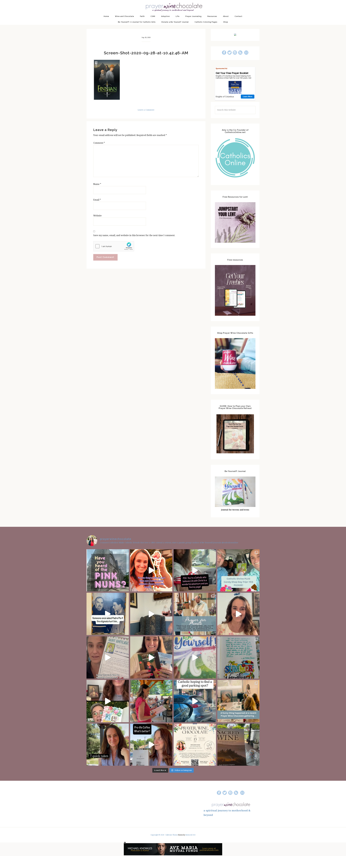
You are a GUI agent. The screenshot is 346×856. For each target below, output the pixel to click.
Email (97, 200)
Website (97, 215)
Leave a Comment (146, 110)
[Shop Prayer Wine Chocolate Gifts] (235, 388)
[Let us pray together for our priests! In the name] (195, 614)
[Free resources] (235, 315)
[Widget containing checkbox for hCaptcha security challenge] (113, 246)
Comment (99, 143)
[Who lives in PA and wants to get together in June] (195, 745)
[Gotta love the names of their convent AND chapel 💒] (107, 570)
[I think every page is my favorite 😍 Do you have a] (195, 657)
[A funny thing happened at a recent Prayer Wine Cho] (238, 701)
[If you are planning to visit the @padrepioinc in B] (238, 570)
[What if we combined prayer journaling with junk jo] (238, 657)
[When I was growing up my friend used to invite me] (151, 614)
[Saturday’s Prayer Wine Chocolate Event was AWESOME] (151, 701)
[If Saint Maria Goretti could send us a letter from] (107, 657)
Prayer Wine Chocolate (173, 6)
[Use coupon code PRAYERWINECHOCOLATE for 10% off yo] (238, 614)
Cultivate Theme (171, 835)
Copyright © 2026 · (158, 835)
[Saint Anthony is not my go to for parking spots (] (195, 701)
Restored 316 (190, 835)
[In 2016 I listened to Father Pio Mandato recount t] (107, 614)
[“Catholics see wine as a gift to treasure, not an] (238, 745)
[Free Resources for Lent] (235, 242)
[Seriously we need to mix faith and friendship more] (151, 570)
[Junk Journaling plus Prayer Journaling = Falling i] (107, 701)
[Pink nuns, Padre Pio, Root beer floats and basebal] (195, 570)
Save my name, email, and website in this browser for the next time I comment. (134, 235)
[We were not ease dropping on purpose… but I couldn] (151, 745)
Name (97, 184)
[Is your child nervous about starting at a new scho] (151, 657)
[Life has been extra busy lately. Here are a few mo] (107, 745)
